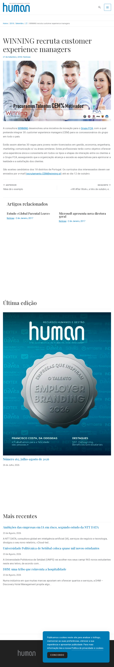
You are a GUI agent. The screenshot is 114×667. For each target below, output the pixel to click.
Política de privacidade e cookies (87, 648)
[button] (99, 7)
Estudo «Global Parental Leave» (28, 213)
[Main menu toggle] (107, 7)
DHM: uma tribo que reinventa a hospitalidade (34, 569)
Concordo (57, 655)
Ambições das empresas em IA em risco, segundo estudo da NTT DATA (51, 527)
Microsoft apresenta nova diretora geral (82, 214)
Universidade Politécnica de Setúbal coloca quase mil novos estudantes (51, 548)
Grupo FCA (87, 128)
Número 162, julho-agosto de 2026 (26, 459)
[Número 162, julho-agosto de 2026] (57, 383)
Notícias (26, 57)
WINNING (23, 128)
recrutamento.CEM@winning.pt (43, 173)
